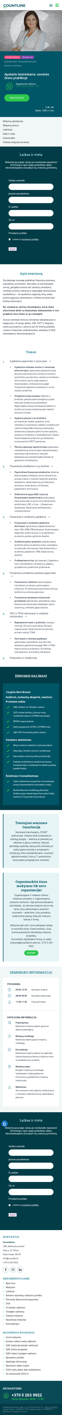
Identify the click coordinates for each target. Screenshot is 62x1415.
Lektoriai (10, 1291)
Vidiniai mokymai (14, 1315)
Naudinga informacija (16, 1361)
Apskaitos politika (15, 1357)
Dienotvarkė (10, 138)
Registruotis (17, 98)
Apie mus (10, 1283)
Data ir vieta (10, 133)
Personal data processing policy (22, 1299)
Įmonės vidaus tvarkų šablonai (21, 1341)
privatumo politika (30, 239)
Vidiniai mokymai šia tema (17, 142)
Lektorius (8, 129)
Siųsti (13, 249)
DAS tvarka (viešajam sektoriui (21, 1353)
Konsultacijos (12, 1323)
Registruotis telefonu (26, 84)
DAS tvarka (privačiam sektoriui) (22, 1345)
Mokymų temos (11, 125)
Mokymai (10, 1287)
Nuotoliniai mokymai (16, 1319)
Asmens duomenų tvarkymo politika (24, 1295)
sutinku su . (26, 239)
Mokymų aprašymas (14, 121)
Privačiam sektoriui (15, 1307)
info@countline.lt (10, 1258)
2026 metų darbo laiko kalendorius (23, 1369)
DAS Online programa (16, 1349)
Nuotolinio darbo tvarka (17, 1365)
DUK (8, 1303)
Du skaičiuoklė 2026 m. (17, 1373)
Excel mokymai (13, 1337)
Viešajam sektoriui (15, 1311)
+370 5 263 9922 (10, 1262)
